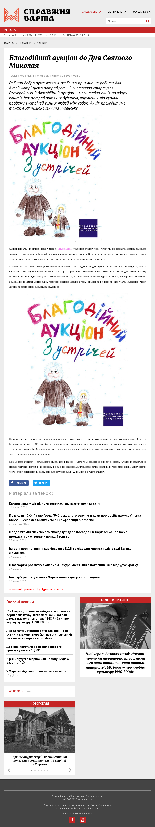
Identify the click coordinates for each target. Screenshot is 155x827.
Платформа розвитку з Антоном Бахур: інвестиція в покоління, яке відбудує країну (73, 565)
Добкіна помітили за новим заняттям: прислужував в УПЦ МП (34, 648)
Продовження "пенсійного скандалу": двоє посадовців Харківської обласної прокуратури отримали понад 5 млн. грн (69, 534)
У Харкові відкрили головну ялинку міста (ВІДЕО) (36, 673)
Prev (9, 770)
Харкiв (41, 43)
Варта (9, 43)
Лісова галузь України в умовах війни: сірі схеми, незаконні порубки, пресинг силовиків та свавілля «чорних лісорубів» (39, 634)
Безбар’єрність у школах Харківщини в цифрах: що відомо (54, 577)
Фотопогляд (39, 703)
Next (70, 770)
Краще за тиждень (115, 600)
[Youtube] (83, 820)
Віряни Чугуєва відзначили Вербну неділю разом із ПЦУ (37, 660)
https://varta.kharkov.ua (37, 15)
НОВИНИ (24, 43)
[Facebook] (72, 820)
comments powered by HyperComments (36, 589)
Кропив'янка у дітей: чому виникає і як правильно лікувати (54, 503)
